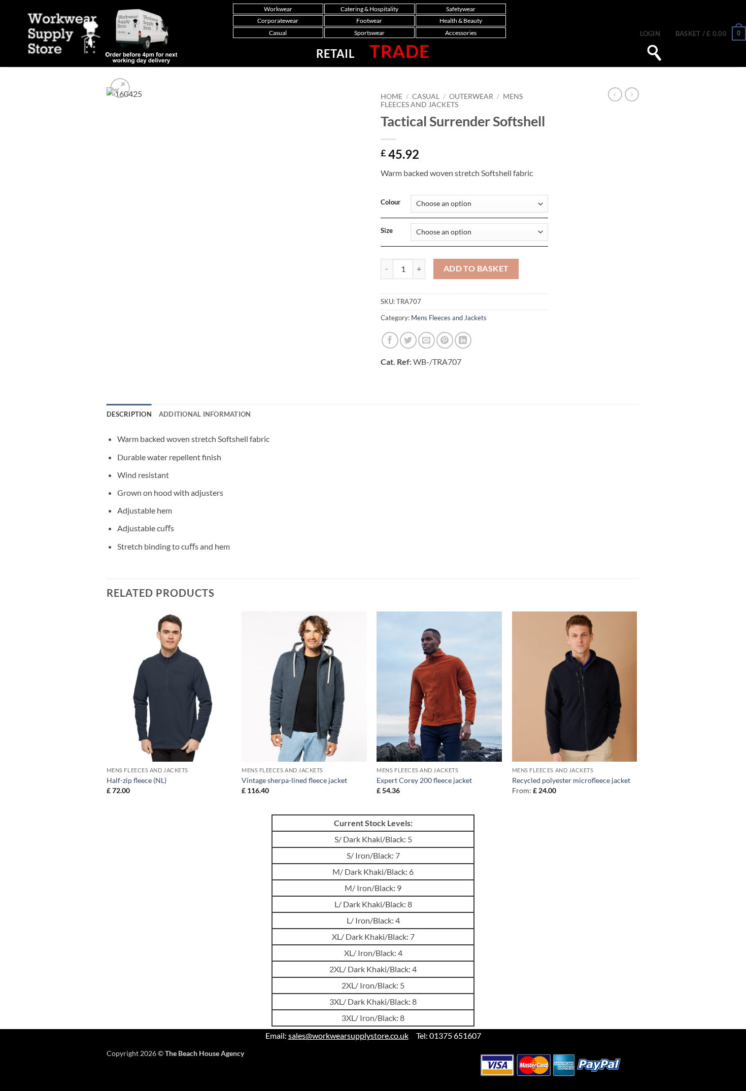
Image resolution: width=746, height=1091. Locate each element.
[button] (650, 33)
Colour (390, 202)
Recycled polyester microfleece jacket (571, 780)
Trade (399, 51)
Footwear (369, 20)
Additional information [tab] (205, 414)
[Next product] (615, 94)
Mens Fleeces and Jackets (452, 100)
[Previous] (107, 711)
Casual (278, 33)
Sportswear (369, 33)
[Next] (636, 711)
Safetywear (461, 9)
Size (387, 230)
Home (391, 96)
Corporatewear (277, 20)
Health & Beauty (460, 20)
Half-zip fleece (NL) (136, 780)
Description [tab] (129, 414)
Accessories (461, 33)
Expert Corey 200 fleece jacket (424, 780)
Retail (335, 53)
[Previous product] (632, 94)
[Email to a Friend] (426, 340)
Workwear (278, 9)
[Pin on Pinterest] (444, 340)
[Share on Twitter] (408, 340)
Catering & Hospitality (369, 9)
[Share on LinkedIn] (463, 340)
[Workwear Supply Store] (92, 36)
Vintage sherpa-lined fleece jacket (294, 780)
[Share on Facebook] (390, 340)
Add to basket (476, 268)
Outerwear (471, 96)
